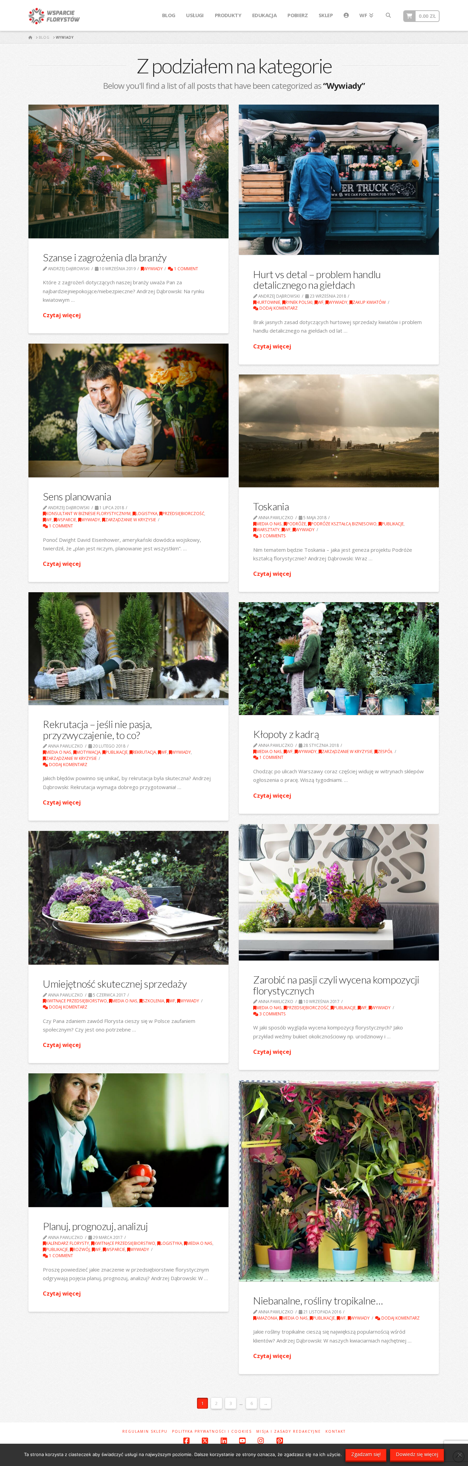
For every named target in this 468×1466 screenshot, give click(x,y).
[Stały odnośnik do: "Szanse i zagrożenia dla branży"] (128, 171)
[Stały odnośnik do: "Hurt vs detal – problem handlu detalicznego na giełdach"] (339, 180)
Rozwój (81, 1249)
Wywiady (153, 268)
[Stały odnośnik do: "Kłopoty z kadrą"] (339, 658)
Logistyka (146, 513)
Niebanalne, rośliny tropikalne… (318, 1300)
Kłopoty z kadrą (286, 734)
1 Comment (185, 268)
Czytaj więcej (62, 315)
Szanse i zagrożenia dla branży (105, 257)
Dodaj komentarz (278, 308)
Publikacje (393, 523)
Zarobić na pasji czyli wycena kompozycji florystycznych (336, 985)
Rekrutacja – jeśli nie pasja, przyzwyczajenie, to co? (97, 729)
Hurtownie (268, 302)
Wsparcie (66, 519)
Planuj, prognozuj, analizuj (95, 1226)
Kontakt (335, 1431)
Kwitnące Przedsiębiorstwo (76, 1000)
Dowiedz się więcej (417, 1454)
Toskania (270, 506)
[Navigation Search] (388, 15)
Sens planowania (77, 496)
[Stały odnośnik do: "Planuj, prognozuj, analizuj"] (128, 1140)
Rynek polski (298, 302)
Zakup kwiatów (369, 302)
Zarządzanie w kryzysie (130, 519)
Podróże (296, 523)
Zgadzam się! (366, 1454)
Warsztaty (268, 529)
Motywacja (88, 752)
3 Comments (272, 535)
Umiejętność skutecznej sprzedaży (115, 983)
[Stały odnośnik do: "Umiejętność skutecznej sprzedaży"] (128, 898)
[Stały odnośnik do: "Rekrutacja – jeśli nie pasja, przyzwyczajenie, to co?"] (128, 648)
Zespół (385, 751)
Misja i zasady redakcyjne (288, 1431)
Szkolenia (153, 1000)
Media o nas (269, 523)
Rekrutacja (144, 752)
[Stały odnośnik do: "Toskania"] (339, 430)
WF (320, 302)
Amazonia (266, 1318)
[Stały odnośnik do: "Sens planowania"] (128, 410)
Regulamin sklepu (145, 1431)
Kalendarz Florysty (67, 1243)
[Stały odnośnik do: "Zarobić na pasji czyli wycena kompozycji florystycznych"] (339, 892)
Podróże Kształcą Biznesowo (344, 523)
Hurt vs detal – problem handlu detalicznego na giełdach (317, 279)
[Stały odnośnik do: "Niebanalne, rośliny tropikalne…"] (339, 1181)
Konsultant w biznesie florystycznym (88, 513)
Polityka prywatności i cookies (212, 1431)
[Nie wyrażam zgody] (459, 1454)
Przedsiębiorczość (183, 513)
